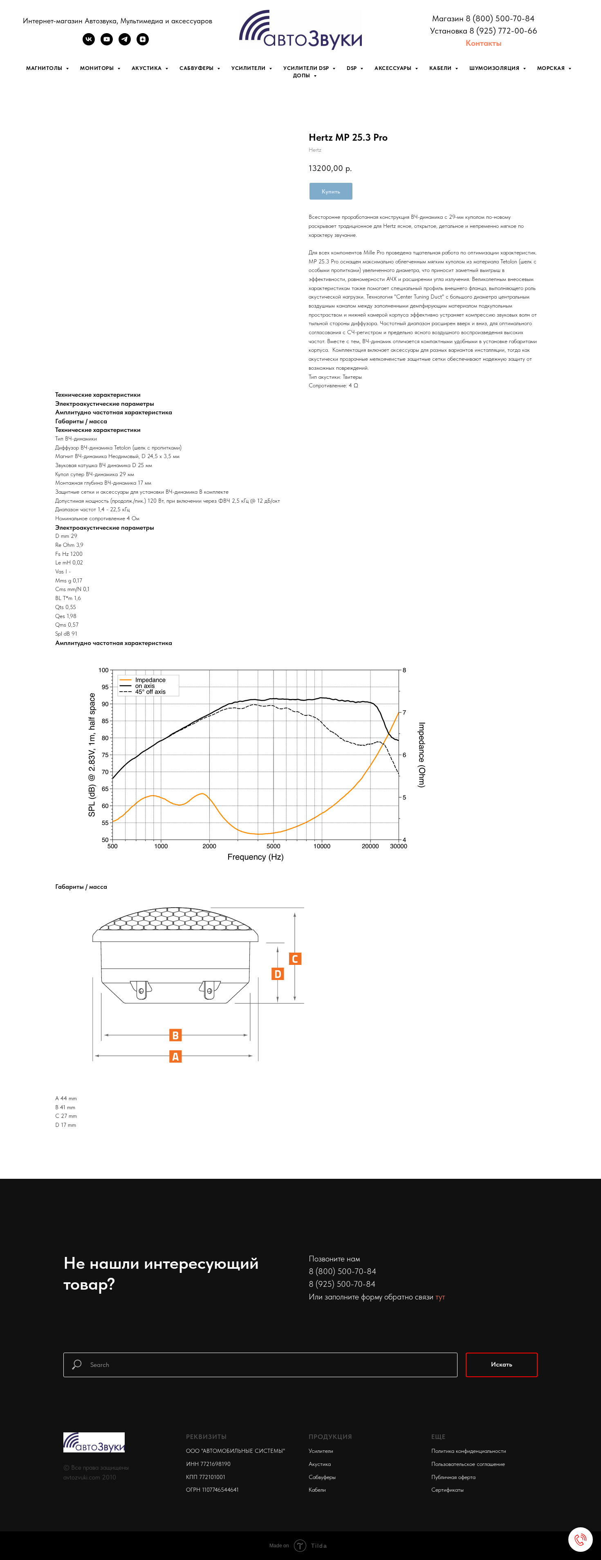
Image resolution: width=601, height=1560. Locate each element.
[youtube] (107, 43)
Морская (551, 68)
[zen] (143, 43)
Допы (302, 75)
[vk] (89, 43)
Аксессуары (394, 68)
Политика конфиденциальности (468, 1451)
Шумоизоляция (495, 68)
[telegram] (125, 43)
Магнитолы (45, 68)
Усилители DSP (306, 68)
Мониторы (97, 68)
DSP (352, 68)
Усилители (249, 68)
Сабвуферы (197, 68)
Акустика (148, 68)
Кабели (441, 68)
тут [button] (440, 1296)
